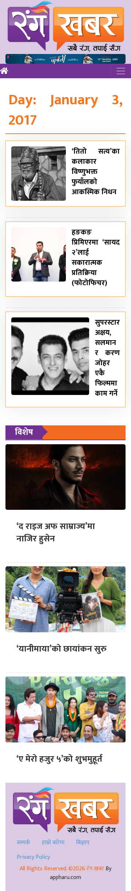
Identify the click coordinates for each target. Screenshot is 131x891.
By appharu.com (80, 873)
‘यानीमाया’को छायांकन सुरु (61, 649)
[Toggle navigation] (121, 71)
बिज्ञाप (83, 843)
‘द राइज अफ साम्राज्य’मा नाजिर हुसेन (55, 532)
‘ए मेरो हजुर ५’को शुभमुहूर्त (59, 759)
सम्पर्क (23, 843)
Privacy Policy (33, 857)
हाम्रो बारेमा (53, 843)
